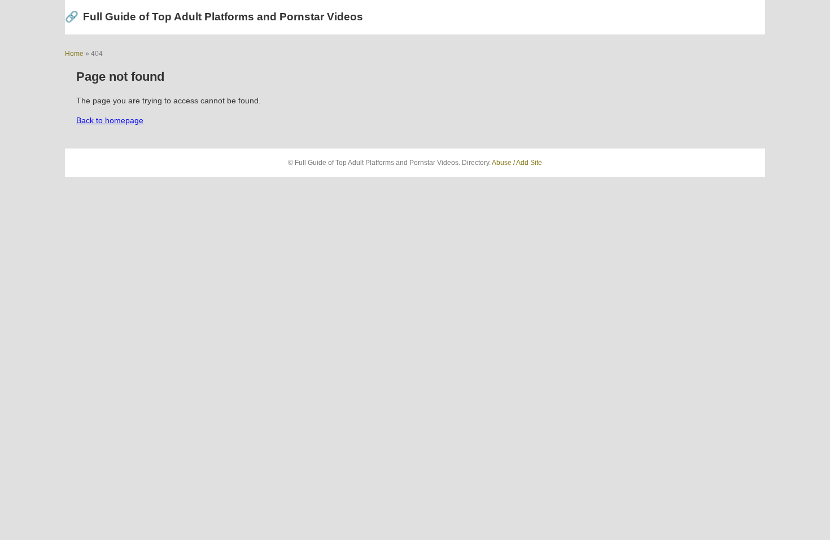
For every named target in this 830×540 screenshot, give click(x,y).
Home (74, 54)
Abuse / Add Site (517, 163)
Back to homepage (109, 120)
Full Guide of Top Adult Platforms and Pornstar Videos (214, 17)
